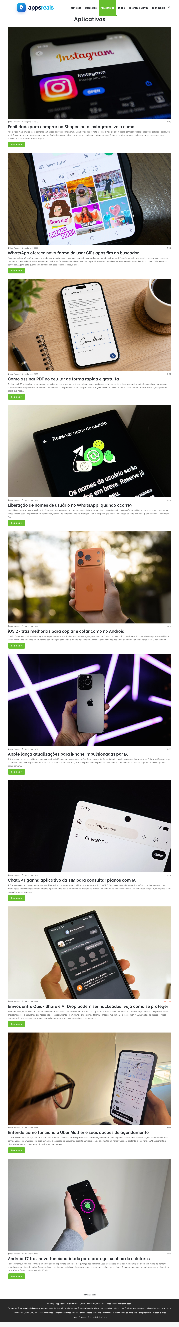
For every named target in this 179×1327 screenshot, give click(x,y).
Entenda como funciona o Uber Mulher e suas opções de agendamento (78, 1132)
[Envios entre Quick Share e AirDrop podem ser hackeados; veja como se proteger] (89, 952)
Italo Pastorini (15, 122)
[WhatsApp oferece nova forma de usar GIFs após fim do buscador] (89, 199)
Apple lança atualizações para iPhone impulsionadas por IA (68, 754)
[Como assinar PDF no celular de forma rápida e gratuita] (89, 325)
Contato (82, 1317)
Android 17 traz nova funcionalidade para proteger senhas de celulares (79, 1258)
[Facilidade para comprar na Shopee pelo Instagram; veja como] (89, 73)
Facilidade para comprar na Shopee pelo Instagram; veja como (71, 126)
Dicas (121, 7)
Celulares (91, 7)
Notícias (76, 7)
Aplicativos (107, 7)
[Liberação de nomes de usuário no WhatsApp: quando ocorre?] (89, 451)
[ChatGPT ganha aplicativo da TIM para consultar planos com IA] (89, 826)
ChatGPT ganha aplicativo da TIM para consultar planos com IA (72, 880)
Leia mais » (16, 144)
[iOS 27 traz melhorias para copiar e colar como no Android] (89, 577)
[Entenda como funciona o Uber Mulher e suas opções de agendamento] (89, 1079)
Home (74, 1317)
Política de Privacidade (97, 1317)
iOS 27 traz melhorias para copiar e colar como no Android (66, 631)
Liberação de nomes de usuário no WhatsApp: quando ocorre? (70, 505)
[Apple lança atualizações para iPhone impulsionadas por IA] (89, 700)
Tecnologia (158, 7)
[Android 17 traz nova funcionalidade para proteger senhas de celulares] (89, 1205)
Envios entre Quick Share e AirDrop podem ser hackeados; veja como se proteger (88, 1006)
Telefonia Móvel (138, 7)
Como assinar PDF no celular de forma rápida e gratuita (63, 378)
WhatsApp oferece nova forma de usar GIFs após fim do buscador (73, 252)
